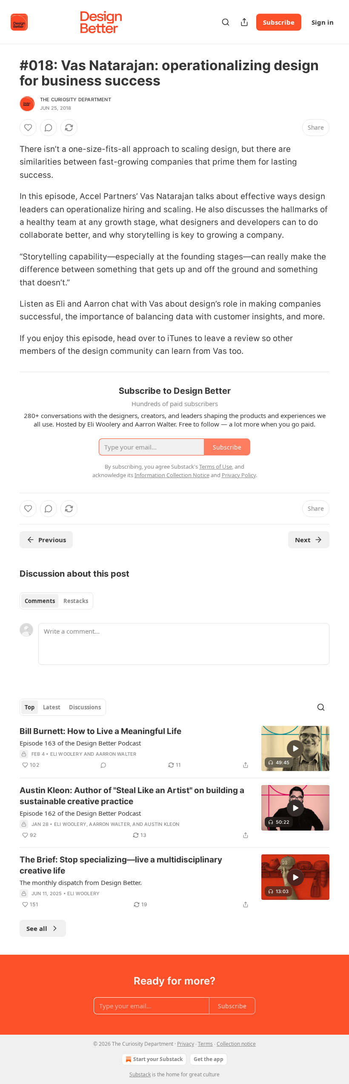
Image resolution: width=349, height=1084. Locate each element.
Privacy (185, 1043)
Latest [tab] (51, 707)
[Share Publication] (244, 22)
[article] (174, 749)
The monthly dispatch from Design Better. (81, 882)
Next (303, 539)
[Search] (225, 22)
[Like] (28, 127)
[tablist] (56, 600)
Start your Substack (158, 1059)
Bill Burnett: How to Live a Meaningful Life (100, 731)
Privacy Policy (239, 475)
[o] (295, 748)
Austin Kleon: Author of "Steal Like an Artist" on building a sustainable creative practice (132, 795)
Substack (140, 1074)
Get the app (208, 1059)
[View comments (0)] (48, 127)
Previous (52, 539)
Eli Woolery (66, 754)
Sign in (323, 22)
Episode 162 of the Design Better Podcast (80, 813)
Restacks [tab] (75, 601)
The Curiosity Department (75, 99)
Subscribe (279, 22)
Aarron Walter (116, 754)
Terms (205, 1043)
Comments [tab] (40, 601)
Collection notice (236, 1043)
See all (36, 928)
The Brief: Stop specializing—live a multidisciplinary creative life (121, 865)
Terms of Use (215, 466)
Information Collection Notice (171, 475)
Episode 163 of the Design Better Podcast (80, 743)
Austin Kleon (161, 824)
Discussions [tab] (85, 707)
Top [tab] (29, 707)
